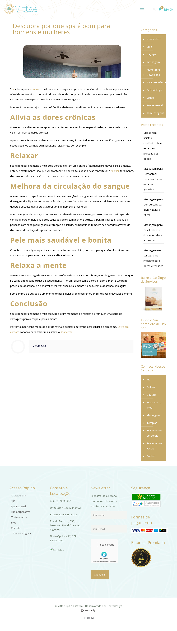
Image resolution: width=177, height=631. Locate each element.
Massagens (153, 415)
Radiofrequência (156, 82)
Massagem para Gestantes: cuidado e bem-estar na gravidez (153, 179)
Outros (151, 387)
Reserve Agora (22, 533)
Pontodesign (114, 606)
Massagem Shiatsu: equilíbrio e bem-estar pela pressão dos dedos (153, 145)
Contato (16, 528)
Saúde (150, 97)
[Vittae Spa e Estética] (20, 9)
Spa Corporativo (20, 511)
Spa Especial (18, 506)
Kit (148, 379)
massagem (153, 62)
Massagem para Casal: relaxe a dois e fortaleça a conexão (153, 232)
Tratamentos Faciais (154, 445)
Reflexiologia (154, 90)
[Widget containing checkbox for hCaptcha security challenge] (104, 551)
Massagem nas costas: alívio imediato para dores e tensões (153, 258)
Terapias (152, 422)
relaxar (115, 171)
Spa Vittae (66, 332)
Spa (13, 501)
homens (34, 89)
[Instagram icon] (88, 618)
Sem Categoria (155, 113)
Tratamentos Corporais (154, 433)
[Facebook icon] (85, 618)
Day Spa (151, 54)
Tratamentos (19, 517)
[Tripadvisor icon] (92, 618)
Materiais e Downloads (153, 72)
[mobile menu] (142, 9)
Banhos (151, 456)
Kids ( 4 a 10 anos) (154, 405)
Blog (149, 46)
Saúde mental (155, 105)
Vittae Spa (39, 346)
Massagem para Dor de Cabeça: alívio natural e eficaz (153, 207)
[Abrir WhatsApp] (168, 622)
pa (13, 89)
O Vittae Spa (18, 495)
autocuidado (154, 39)
